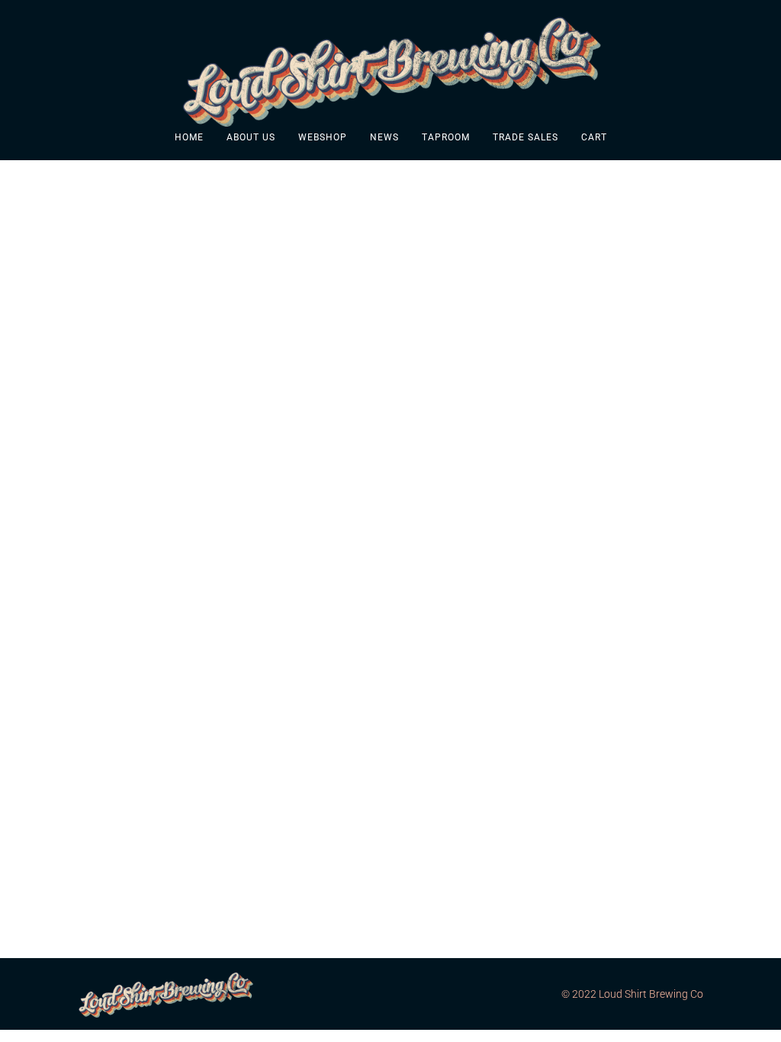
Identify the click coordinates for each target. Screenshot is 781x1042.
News (384, 137)
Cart (594, 137)
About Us (251, 137)
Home (189, 137)
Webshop (322, 137)
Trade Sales (525, 137)
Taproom (446, 137)
